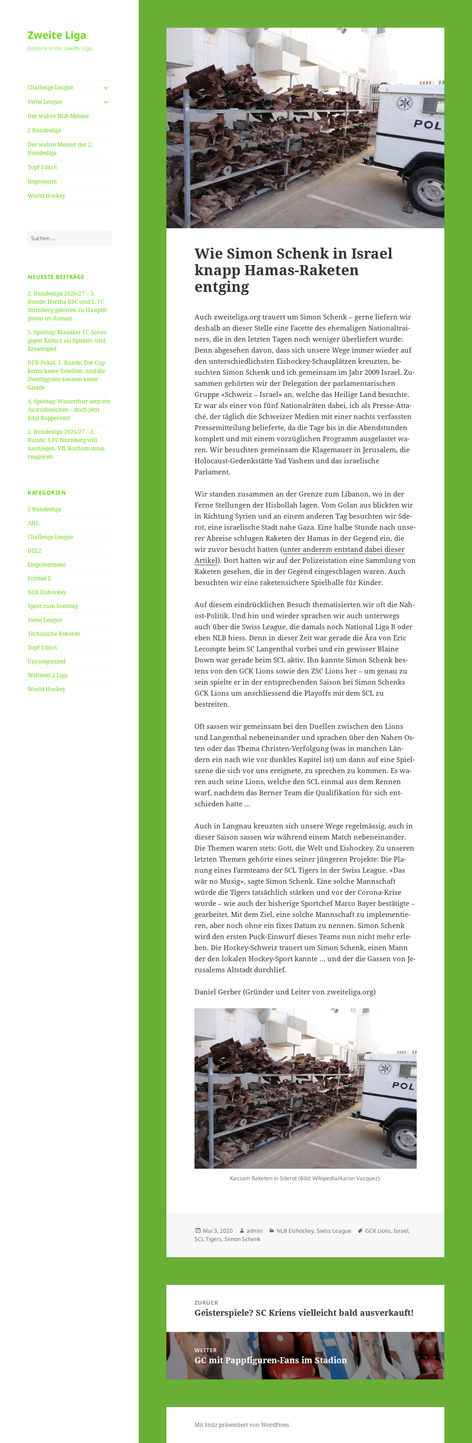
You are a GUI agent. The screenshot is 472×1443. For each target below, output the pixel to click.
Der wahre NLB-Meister (58, 116)
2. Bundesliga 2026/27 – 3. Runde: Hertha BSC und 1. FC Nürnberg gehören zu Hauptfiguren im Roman (68, 306)
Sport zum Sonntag (53, 606)
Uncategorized (46, 661)
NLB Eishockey (47, 592)
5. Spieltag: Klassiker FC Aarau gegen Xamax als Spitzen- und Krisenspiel (67, 340)
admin (255, 1231)
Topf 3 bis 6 (42, 167)
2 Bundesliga (44, 130)
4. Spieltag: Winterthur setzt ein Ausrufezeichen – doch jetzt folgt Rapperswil (69, 409)
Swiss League (45, 102)
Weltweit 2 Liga (48, 675)
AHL (33, 523)
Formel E (39, 578)
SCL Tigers (208, 1239)
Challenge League (50, 87)
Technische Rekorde (54, 634)
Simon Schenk (242, 1239)
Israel (401, 1231)
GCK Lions (378, 1231)
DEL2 (34, 551)
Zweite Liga (57, 34)
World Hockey (46, 196)
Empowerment (47, 564)
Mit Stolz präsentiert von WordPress (242, 1425)
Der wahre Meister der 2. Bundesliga (60, 149)
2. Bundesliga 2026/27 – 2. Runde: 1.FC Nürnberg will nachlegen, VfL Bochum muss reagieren (66, 444)
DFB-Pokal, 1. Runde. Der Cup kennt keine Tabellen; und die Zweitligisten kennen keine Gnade (66, 375)
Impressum (42, 181)
